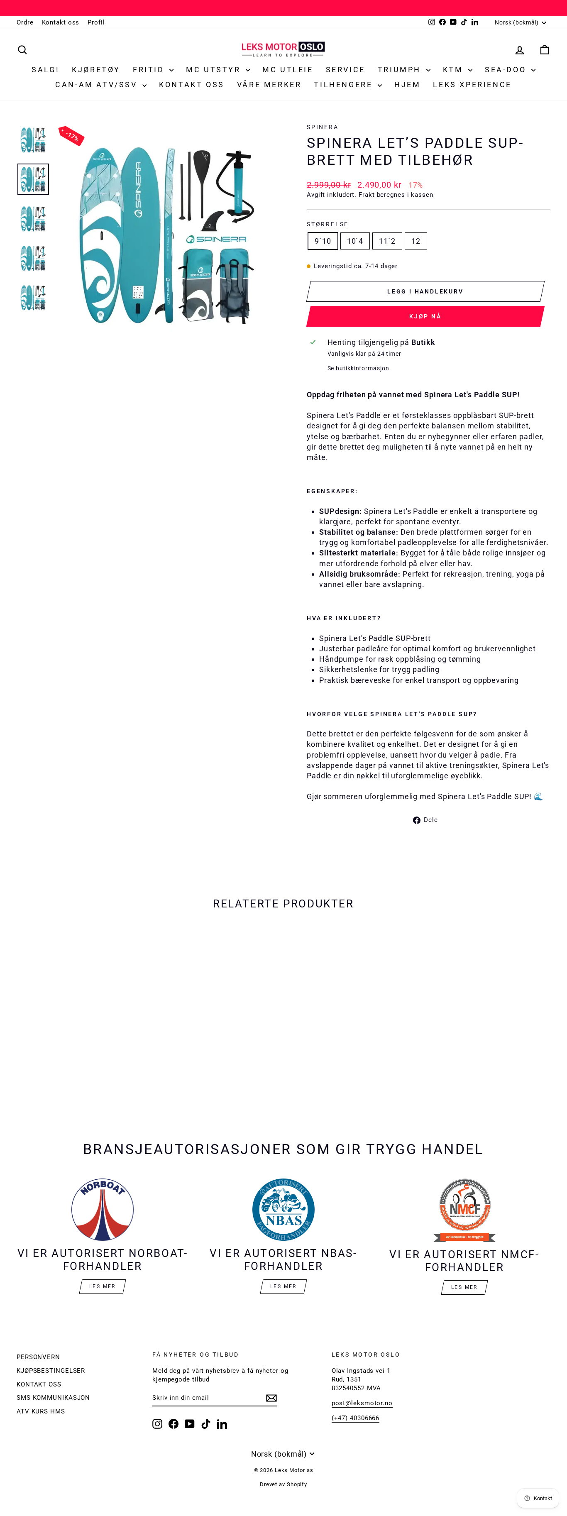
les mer (283, 1286)
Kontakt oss (61, 22)
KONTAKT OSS (39, 1384)
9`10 (323, 241)
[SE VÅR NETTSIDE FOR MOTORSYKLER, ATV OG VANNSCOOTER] (283, 8)
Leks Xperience (472, 84)
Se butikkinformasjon (358, 368)
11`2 (387, 241)
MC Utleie (287, 69)
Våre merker (269, 84)
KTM (454, 69)
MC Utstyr (215, 69)
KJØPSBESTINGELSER (51, 1370)
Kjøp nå (425, 316)
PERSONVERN (38, 1357)
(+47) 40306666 (356, 1418)
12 (415, 241)
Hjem (407, 84)
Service (345, 69)
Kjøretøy (96, 69)
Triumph (401, 69)
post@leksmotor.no (362, 1403)
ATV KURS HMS (41, 1411)
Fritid (150, 69)
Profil (96, 22)
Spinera (323, 127)
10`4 (355, 241)
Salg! (45, 69)
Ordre (25, 22)
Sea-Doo (507, 69)
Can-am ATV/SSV (97, 84)
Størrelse (328, 224)
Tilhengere (345, 84)
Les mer (102, 1286)
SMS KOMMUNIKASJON (53, 1397)
